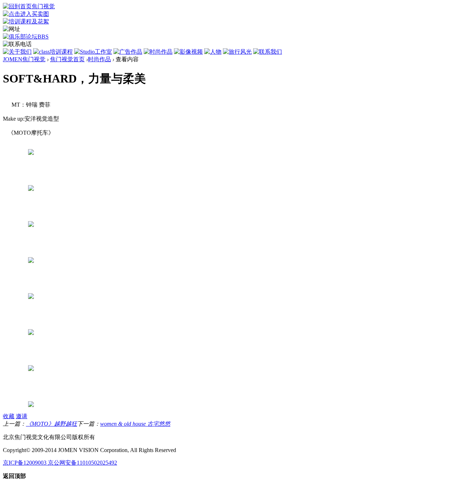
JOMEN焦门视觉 (24, 59)
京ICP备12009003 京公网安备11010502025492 (60, 463)
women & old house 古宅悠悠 (135, 424)
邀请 (21, 416)
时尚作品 (99, 59)
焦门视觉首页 (67, 59)
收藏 (8, 416)
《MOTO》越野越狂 (51, 424)
